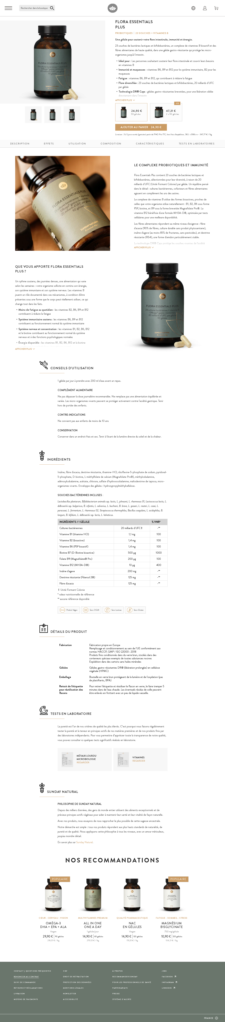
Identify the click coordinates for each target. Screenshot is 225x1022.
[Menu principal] (8, 8)
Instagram (168, 982)
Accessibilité (70, 999)
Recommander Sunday (124, 976)
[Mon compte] (205, 8)
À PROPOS (117, 971)
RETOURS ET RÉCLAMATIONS (28, 988)
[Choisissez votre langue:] (193, 8)
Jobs (164, 971)
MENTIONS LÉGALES (73, 988)
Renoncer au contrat (26, 976)
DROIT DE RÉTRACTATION (76, 976)
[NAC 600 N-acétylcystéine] (132, 894)
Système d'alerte (121, 999)
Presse (116, 993)
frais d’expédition (177, 134)
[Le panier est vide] (216, 8)
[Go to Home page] (112, 8)
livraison (19, 993)
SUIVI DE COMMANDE (25, 982)
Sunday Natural (84, 842)
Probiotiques (124, 33)
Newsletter (69, 993)
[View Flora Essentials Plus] (33, 114)
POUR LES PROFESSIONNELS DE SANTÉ (131, 982)
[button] (33, 114)
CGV (65, 971)
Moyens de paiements (26, 999)
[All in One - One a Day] (92, 894)
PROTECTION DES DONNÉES (77, 982)
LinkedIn (167, 988)
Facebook (167, 976)
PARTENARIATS (120, 988)
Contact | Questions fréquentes (32, 971)
